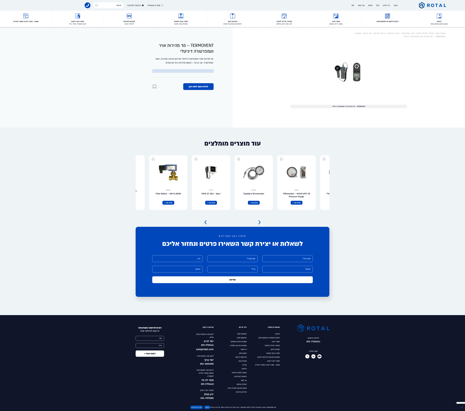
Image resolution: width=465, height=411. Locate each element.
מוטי (211, 380)
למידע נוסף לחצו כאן (198, 86)
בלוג (377, 5)
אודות (370, 5)
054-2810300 (207, 363)
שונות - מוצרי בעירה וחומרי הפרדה (267, 365)
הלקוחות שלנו (242, 338)
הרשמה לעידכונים (240, 376)
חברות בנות (243, 361)
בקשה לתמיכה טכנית (239, 373)
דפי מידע (386, 5)
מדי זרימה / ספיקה (364, 33)
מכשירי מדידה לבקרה (272, 345)
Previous (259, 222)
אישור (207, 407)
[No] (462, 407)
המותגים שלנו (242, 334)
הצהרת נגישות (242, 384)
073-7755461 (207, 344)
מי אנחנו (244, 349)
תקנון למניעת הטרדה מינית (237, 388)
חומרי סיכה (276, 342)
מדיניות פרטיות (241, 392)
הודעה (197, 269)
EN (353, 5)
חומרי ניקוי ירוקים (273, 361)
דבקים (277, 334)
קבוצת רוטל (441, 33)
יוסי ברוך (209, 359)
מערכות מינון (275, 349)
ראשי (396, 5)
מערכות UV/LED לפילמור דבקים (268, 357)
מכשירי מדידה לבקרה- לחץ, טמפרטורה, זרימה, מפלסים (411, 33)
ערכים (244, 365)
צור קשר (361, 5)
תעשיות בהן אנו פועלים (238, 345)
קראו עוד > (297, 203)
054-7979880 (206, 397)
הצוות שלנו (243, 353)
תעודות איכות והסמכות (239, 342)
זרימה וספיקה (379, 33)
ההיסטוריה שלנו (241, 357)
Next (205, 222)
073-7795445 (207, 383)
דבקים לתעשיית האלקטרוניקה (269, 338)
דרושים (244, 369)
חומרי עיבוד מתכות (273, 353)
